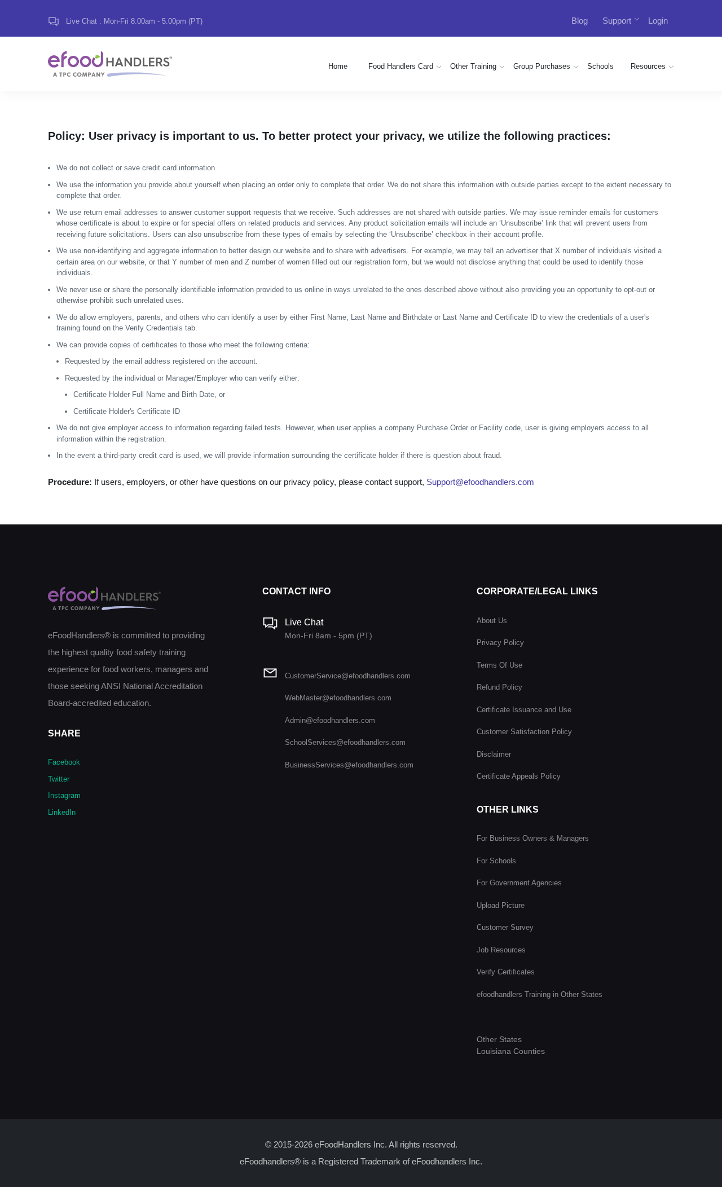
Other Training (473, 66)
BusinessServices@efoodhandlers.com (349, 765)
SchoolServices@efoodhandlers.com (345, 742)
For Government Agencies (519, 883)
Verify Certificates (506, 972)
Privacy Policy (500, 642)
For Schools (496, 861)
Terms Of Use (499, 665)
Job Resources (501, 950)
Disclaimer (494, 754)
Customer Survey (505, 927)
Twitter (58, 779)
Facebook (64, 762)
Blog (579, 20)
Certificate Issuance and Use (524, 709)
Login (658, 20)
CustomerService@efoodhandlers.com (348, 676)
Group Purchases (541, 66)
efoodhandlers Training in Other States (539, 994)
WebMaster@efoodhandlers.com (338, 698)
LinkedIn (62, 812)
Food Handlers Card (400, 66)
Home (337, 66)
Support (616, 20)
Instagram (64, 795)
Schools (600, 66)
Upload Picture (501, 905)
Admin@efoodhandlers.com (330, 720)
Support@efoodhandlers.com (480, 482)
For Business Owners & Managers (533, 838)
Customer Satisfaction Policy (524, 731)
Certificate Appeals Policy (519, 776)
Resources (648, 66)
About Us (492, 620)
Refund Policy (499, 687)
